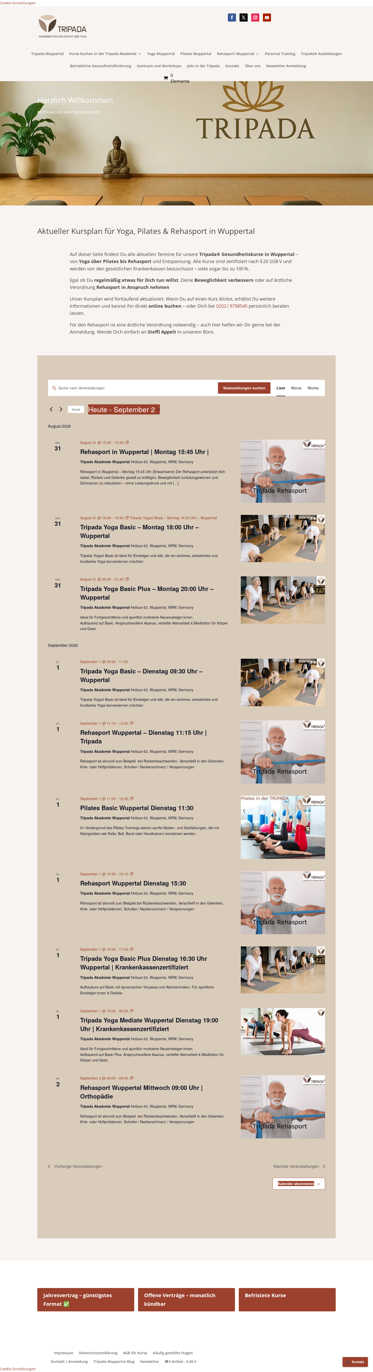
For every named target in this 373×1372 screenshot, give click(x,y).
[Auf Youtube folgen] (267, 17)
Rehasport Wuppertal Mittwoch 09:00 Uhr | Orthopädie (141, 1091)
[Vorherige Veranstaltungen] (51, 409)
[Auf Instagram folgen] (255, 17)
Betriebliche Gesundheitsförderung (100, 66)
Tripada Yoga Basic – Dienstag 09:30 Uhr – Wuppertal (141, 675)
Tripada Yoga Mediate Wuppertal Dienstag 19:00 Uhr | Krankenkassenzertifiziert (149, 1024)
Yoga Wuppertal (161, 54)
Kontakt (232, 66)
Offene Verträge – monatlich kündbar (179, 1299)
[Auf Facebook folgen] (232, 17)
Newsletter (149, 1361)
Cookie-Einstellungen (18, 3)
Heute (76, 409)
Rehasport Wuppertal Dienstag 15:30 (133, 883)
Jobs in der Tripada (203, 66)
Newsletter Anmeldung (286, 66)
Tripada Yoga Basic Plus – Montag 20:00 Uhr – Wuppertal (146, 592)
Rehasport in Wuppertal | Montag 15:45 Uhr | (144, 451)
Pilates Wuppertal (195, 54)
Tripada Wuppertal (47, 54)
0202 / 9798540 (231, 306)
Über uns (253, 66)
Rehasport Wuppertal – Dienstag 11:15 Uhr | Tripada (143, 736)
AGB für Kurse (135, 1353)
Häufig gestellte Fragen (173, 1353)
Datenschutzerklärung (98, 1353)
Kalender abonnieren (296, 1183)
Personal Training (280, 54)
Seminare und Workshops (159, 66)
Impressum (63, 1353)
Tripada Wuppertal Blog (113, 1361)
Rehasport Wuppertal (235, 54)
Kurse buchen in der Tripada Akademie (103, 54)
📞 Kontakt (355, 1362)
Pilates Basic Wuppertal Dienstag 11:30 (136, 807)
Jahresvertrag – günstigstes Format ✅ (77, 1299)
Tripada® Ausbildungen (321, 54)
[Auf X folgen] (244, 17)
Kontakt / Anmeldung (69, 1361)
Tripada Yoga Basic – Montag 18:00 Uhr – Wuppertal (139, 531)
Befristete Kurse (265, 1295)
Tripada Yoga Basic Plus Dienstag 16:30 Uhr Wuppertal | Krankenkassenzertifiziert (143, 962)
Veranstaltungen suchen (244, 387)
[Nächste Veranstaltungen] (61, 409)
